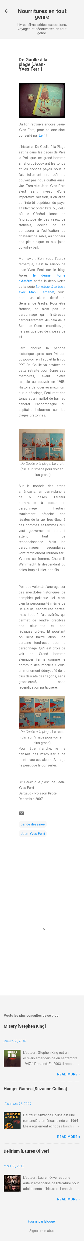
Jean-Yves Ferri (33, 834)
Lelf (42, 135)
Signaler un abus (42, 1231)
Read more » (68, 1074)
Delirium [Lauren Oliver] (26, 1151)
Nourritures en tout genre (42, 14)
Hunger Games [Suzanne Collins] (35, 1088)
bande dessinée (33, 824)
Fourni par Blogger (42, 1221)
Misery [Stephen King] (25, 1026)
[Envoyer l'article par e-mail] (21, 815)
